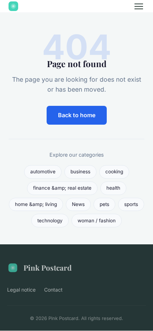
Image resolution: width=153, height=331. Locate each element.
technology (50, 220)
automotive (43, 171)
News (78, 204)
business (80, 171)
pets (104, 204)
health (113, 188)
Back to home (76, 115)
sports (131, 204)
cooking (114, 171)
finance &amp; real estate (62, 188)
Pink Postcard (47, 267)
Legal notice (21, 290)
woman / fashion (97, 220)
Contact (53, 290)
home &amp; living (36, 204)
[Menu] (139, 6)
